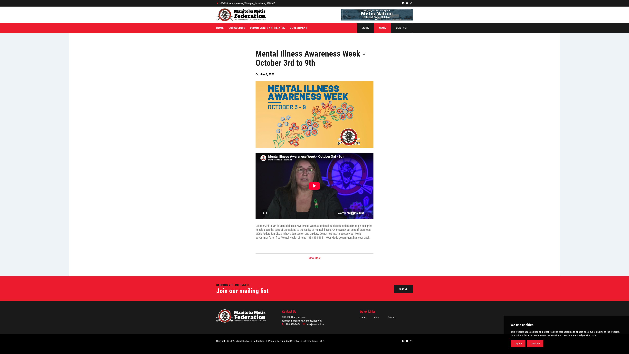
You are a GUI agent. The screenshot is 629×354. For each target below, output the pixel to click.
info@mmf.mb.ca (315, 324)
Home (363, 317)
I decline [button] (535, 343)
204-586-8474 (293, 324)
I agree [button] (518, 343)
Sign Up (403, 288)
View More (314, 258)
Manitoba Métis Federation (241, 14)
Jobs (376, 317)
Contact (392, 317)
